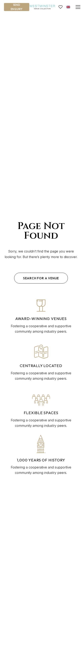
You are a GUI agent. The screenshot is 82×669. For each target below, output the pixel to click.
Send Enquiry (17, 7)
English (68, 6)
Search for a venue (41, 278)
